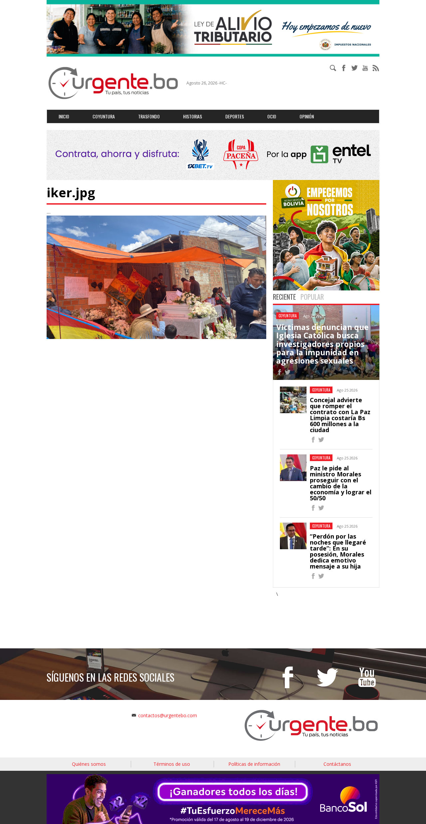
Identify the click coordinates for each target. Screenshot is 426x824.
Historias (192, 116)
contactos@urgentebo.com (167, 715)
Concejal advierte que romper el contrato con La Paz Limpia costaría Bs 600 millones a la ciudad (340, 415)
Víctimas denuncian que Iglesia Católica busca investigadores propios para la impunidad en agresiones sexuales (322, 344)
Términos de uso (171, 764)
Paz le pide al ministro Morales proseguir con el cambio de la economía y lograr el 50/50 (340, 483)
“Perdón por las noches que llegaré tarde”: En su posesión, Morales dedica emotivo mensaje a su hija (338, 551)
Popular (312, 297)
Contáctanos (337, 764)
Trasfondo (149, 116)
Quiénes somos (89, 764)
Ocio (271, 116)
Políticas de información (254, 764)
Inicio (64, 116)
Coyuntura (104, 116)
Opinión (307, 116)
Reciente (284, 297)
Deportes (234, 116)
